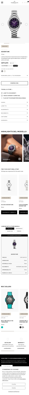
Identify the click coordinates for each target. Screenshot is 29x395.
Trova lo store (6, 89)
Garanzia (4, 120)
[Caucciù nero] (20, 327)
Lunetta (4, 106)
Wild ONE (10, 228)
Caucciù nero (20, 327)
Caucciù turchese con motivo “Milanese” (2, 327)
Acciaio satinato (2, 71)
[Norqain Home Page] (14, 2)
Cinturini (4, 116)
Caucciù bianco (5, 71)
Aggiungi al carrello (9, 212)
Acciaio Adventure (7, 204)
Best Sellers (6, 286)
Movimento (4, 113)
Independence (19, 228)
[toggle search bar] (22, 2)
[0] (27, 2)
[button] (2, 24)
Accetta (14, 384)
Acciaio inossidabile (23, 327)
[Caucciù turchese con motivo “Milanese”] (2, 327)
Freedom (19, 231)
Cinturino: (7, 69)
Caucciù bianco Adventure (24, 205)
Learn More (7, 348)
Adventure (10, 231)
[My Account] (25, 2)
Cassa (3, 102)
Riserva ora (14, 83)
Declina (14, 388)
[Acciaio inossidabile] (23, 327)
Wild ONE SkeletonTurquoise (7, 321)
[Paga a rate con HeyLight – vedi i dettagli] (18, 66)
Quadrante (5, 109)
